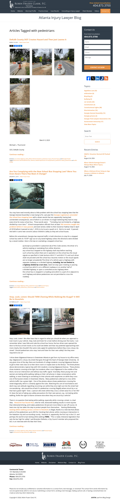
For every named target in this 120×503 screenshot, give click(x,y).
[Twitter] (93, 78)
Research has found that (24, 402)
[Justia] (102, 78)
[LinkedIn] (97, 78)
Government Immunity (93, 122)
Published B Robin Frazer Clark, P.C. (100, 4)
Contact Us (105, 11)
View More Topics (90, 124)
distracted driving (18, 432)
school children (40, 287)
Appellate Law (90, 91)
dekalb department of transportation (45, 160)
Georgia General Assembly (94, 113)
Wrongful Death (66, 159)
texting (34, 432)
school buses (30, 287)
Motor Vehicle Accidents (35, 159)
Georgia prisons (90, 116)
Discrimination (91, 110)
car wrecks (17, 159)
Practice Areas (43, 11)
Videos (97, 11)
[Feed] (106, 78)
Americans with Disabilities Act (22, 160)
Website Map (62, 463)
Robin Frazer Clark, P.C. (29, 498)
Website (20, 11)
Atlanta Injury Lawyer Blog (27, 4)
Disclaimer (52, 463)
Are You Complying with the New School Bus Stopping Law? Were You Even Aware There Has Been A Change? (42, 172)
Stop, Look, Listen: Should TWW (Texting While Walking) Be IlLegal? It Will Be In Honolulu (44, 297)
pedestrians (68, 160)
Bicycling (88, 96)
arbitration (89, 93)
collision (32, 160)
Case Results (55, 11)
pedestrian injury (46, 159)
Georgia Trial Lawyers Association (97, 119)
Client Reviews (87, 11)
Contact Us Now (97, 67)
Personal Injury (56, 159)
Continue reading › (16, 154)
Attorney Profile (30, 11)
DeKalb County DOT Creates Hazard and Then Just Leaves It (37, 39)
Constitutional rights (93, 107)
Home (13, 11)
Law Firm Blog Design (101, 498)
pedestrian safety (60, 160)
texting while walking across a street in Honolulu (29, 410)
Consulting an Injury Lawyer (71, 11)
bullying (88, 99)
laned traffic (17, 287)
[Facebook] (89, 78)
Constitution (89, 105)
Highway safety (24, 159)
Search (97, 142)
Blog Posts (81, 463)
